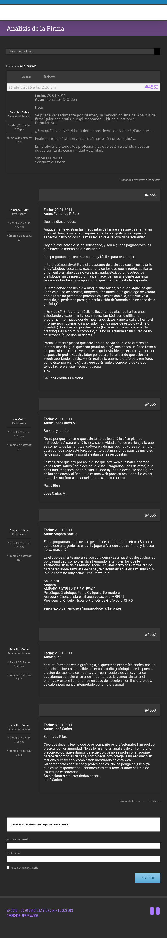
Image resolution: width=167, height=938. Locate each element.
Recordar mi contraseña (24, 867)
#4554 (150, 195)
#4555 (150, 404)
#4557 (150, 634)
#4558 (150, 710)
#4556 (150, 515)
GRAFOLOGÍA (28, 66)
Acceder (148, 878)
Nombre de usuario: (18, 839)
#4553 (152, 87)
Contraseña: (13, 853)
